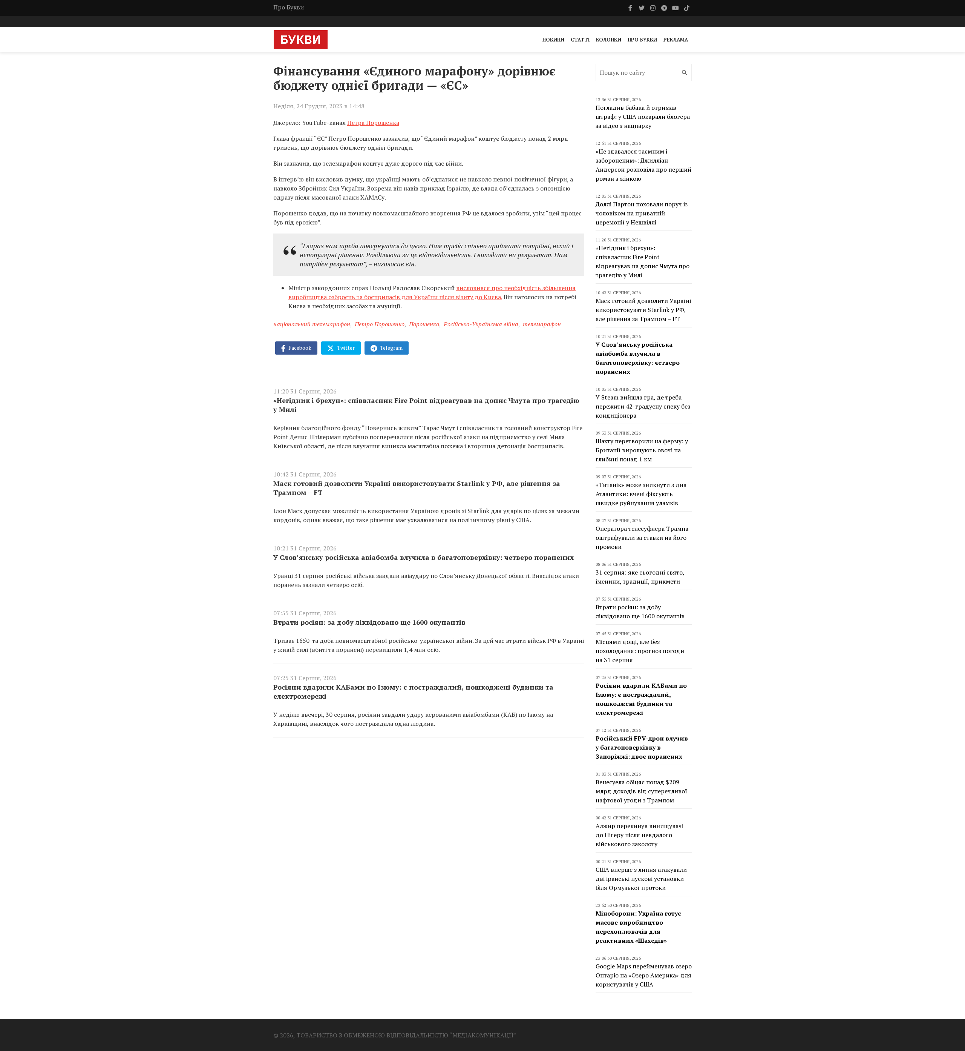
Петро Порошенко (379, 324)
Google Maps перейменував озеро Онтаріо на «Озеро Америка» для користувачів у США (644, 975)
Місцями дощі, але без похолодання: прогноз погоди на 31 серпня (640, 651)
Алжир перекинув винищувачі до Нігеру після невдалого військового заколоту (639, 835)
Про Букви (288, 7)
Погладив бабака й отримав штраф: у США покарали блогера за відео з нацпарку (643, 116)
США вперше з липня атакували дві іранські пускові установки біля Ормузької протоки (641, 878)
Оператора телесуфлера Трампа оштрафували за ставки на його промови (642, 537)
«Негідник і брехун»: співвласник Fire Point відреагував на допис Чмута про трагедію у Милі (426, 405)
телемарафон (542, 324)
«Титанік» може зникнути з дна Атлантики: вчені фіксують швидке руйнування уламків (641, 494)
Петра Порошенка (373, 122)
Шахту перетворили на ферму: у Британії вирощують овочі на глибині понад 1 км (642, 450)
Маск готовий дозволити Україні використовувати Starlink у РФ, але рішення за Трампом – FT (416, 488)
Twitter (345, 347)
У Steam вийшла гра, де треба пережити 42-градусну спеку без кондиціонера (643, 406)
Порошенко (424, 324)
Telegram (391, 347)
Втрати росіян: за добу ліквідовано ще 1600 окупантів (369, 622)
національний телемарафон (311, 324)
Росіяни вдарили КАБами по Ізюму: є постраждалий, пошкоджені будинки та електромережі (413, 691)
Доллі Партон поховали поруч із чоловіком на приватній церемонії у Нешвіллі (642, 213)
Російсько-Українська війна (481, 324)
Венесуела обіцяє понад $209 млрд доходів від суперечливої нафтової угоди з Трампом (641, 791)
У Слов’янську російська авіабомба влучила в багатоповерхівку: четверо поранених (423, 557)
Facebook (299, 347)
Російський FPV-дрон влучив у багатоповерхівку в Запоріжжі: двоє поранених (642, 747)
